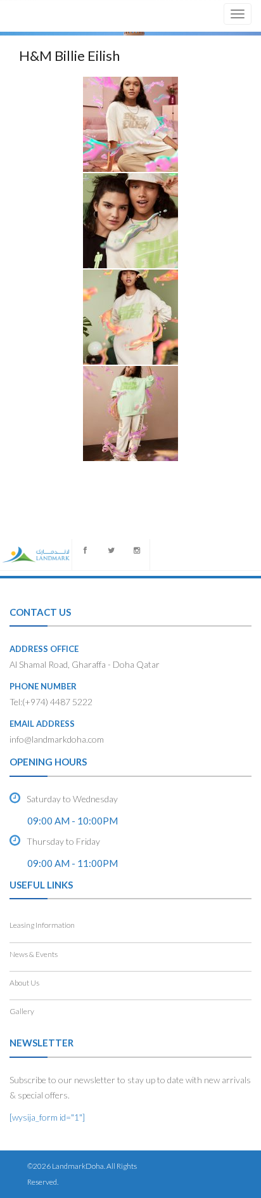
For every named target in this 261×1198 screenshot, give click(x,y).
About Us (24, 982)
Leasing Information (42, 925)
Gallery (22, 1011)
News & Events (34, 954)
